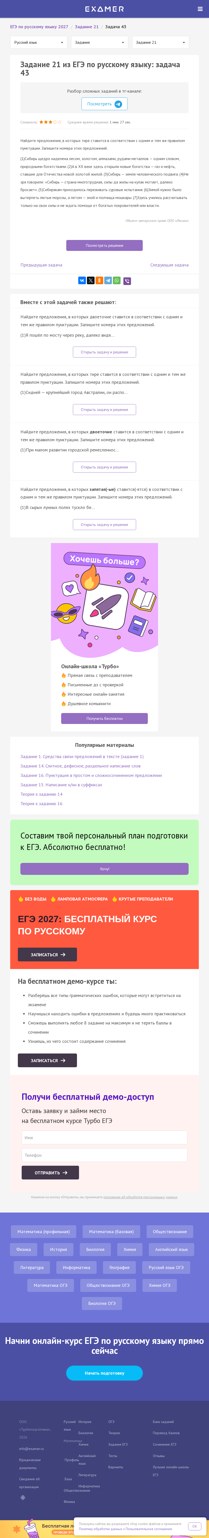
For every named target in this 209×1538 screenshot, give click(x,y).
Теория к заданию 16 (41, 803)
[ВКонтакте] (82, 280)
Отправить (48, 1173)
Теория (114, 1433)
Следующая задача (169, 265)
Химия (130, 1249)
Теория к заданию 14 (41, 794)
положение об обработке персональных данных (140, 1197)
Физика (23, 1249)
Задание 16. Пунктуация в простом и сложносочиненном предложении (91, 775)
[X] (91, 280)
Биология (95, 1249)
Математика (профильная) (43, 1231)
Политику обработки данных (100, 1529)
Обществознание (170, 1231)
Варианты (115, 1467)
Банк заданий (163, 1421)
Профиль (72, 1460)
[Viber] (127, 281)
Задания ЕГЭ (118, 1444)
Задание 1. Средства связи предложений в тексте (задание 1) (82, 756)
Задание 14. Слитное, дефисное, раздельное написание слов (80, 766)
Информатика (76, 1267)
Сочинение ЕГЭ (164, 1444)
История (58, 1249)
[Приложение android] (22, 1498)
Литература (32, 1267)
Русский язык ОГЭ (166, 1267)
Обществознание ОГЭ (108, 1285)
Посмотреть (100, 104)
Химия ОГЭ (160, 1285)
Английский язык (171, 1249)
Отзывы (159, 1456)
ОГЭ (111, 1421)
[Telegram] (108, 280)
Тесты (112, 1456)
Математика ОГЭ (51, 1285)
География (119, 1267)
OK (194, 1526)
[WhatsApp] (117, 280)
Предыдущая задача (41, 265)
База (68, 1479)
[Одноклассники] (99, 280)
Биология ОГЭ (102, 1303)
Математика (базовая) (111, 1231)
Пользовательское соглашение (149, 1529)
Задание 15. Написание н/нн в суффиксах (61, 785)
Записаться (45, 955)
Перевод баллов (166, 1433)
